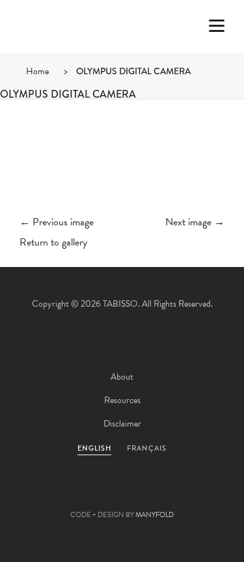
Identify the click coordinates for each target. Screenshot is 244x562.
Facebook (87, 494)
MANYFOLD (154, 514)
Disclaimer (122, 423)
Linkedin (157, 494)
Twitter (52, 494)
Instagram (192, 494)
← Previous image (57, 222)
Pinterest (122, 494)
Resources (122, 400)
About (122, 377)
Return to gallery (53, 242)
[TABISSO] (62, 64)
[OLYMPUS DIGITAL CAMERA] (122, 168)
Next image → (194, 222)
